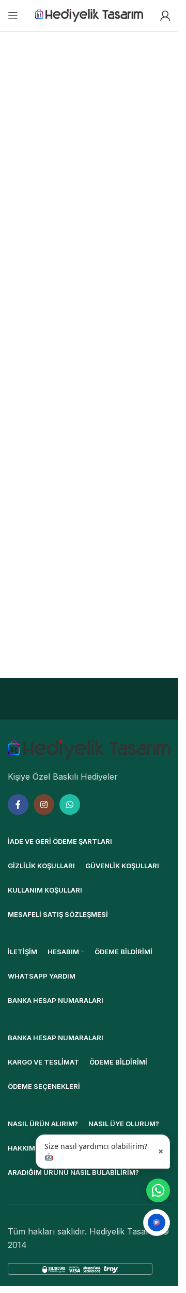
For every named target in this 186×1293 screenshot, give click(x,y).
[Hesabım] (165, 15)
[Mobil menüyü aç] (13, 15)
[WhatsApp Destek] (158, 1190)
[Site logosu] (89, 14)
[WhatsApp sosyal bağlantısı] (69, 804)
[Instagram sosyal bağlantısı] (44, 804)
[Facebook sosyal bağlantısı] (18, 804)
